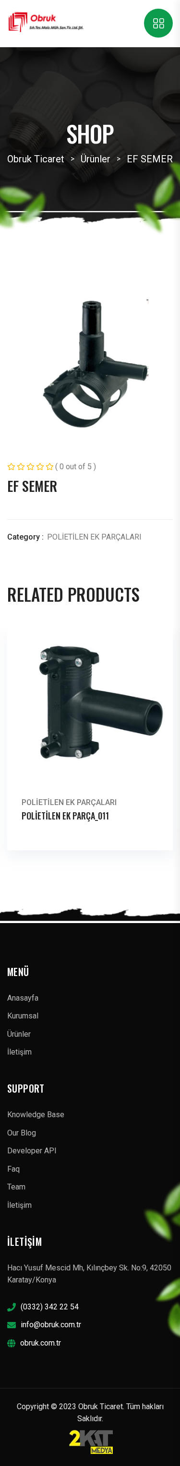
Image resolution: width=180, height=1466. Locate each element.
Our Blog (21, 1132)
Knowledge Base (35, 1114)
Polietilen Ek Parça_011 (65, 815)
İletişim (19, 1052)
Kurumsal (22, 1015)
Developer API (32, 1150)
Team (16, 1186)
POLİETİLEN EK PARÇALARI (94, 536)
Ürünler (19, 1034)
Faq (13, 1169)
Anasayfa (22, 998)
